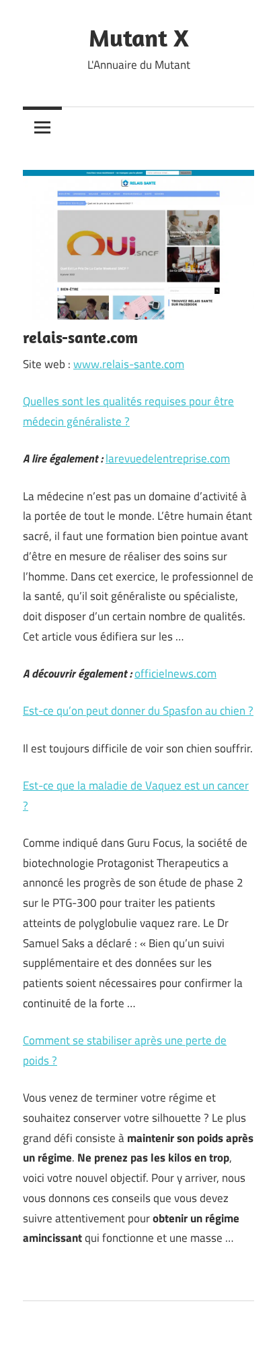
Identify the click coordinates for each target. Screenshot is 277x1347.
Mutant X (139, 37)
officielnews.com (175, 673)
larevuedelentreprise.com (168, 458)
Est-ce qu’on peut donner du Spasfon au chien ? (138, 710)
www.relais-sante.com (128, 364)
